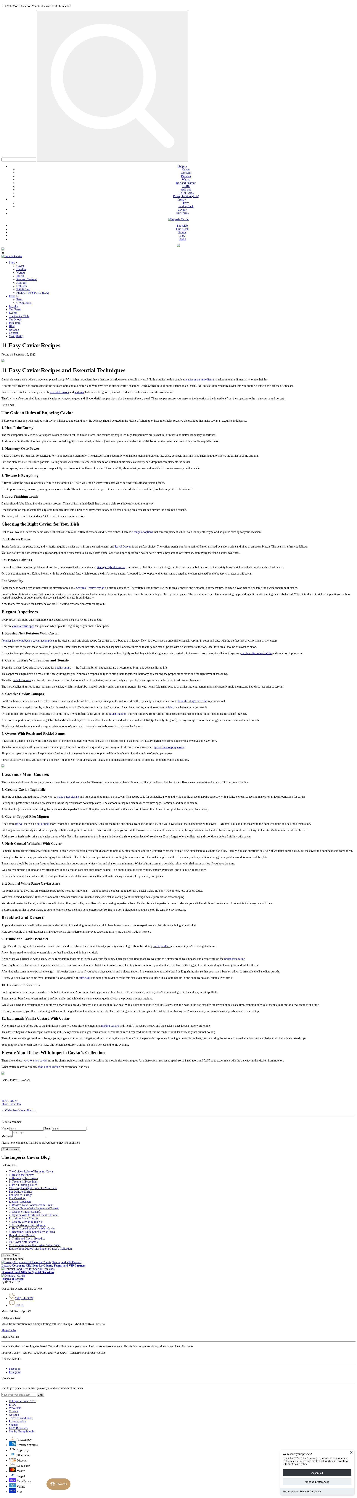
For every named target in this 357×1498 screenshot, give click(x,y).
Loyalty (182, 209)
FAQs (12, 1404)
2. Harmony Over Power (23, 1178)
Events (182, 232)
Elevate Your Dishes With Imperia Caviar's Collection (40, 1248)
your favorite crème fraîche (256, 653)
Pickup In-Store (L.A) (186, 196)
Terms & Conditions (310, 1491)
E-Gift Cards (186, 192)
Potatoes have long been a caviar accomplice (27, 640)
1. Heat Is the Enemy (21, 1174)
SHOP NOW (9, 1100)
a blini (169, 707)
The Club (182, 225)
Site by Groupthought (21, 1431)
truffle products (162, 946)
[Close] (351, 1452)
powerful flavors (59, 392)
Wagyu (186, 179)
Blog (182, 235)
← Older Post (9, 1110)
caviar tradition (117, 713)
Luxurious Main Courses (23, 1218)
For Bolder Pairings (20, 1195)
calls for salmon (22, 680)
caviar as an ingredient (199, 379)
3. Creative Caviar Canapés (25, 1211)
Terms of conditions (20, 1418)
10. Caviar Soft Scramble (23, 1241)
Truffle (186, 186)
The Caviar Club (19, 316)
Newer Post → (27, 1110)
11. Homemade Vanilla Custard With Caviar (34, 1245)
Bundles (186, 176)
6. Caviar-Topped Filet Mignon (27, 1225)
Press (181, 199)
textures (79, 392)
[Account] (178, 245)
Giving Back (186, 206)
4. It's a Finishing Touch (23, 1184)
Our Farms (182, 213)
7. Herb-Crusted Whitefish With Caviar (32, 1228)
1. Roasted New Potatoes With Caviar (31, 1205)
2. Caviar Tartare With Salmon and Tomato (34, 1208)
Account (14, 329)
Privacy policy (290, 1491)
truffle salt (84, 977)
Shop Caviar (8, 1330)
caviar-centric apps (23, 626)
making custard (110, 1025)
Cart (182, 239)
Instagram (14, 322)
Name (5, 1128)
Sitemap (13, 1424)
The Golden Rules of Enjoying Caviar (31, 1171)
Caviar (186, 169)
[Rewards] (58, 1484)
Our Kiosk (182, 229)
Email (47, 1128)
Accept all (317, 1472)
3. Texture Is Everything (23, 1181)
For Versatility (17, 1198)
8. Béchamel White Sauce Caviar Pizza (32, 1231)
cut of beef (43, 823)
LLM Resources (18, 1428)
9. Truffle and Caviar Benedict (27, 1238)
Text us (19, 1305)
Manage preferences (317, 1481)
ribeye (18, 823)
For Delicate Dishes (20, 1191)
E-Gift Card (23, 289)
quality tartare (63, 667)
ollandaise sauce (234, 958)
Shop (181, 166)
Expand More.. (11, 1255)
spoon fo (159, 747)
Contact (13, 332)
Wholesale (15, 1408)
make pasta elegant (68, 796)
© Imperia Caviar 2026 (22, 1401)
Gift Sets (186, 172)
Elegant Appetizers (20, 1201)
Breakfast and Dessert (22, 1235)
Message (6, 1136)
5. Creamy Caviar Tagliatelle (26, 1221)
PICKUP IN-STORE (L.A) (32, 292)
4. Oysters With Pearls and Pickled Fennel (33, 1215)
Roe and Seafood (186, 182)
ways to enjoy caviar (35, 1060)
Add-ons (186, 189)
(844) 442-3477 (24, 1298)
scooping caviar (175, 747)
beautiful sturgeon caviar (192, 701)
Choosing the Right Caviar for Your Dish (33, 1188)
